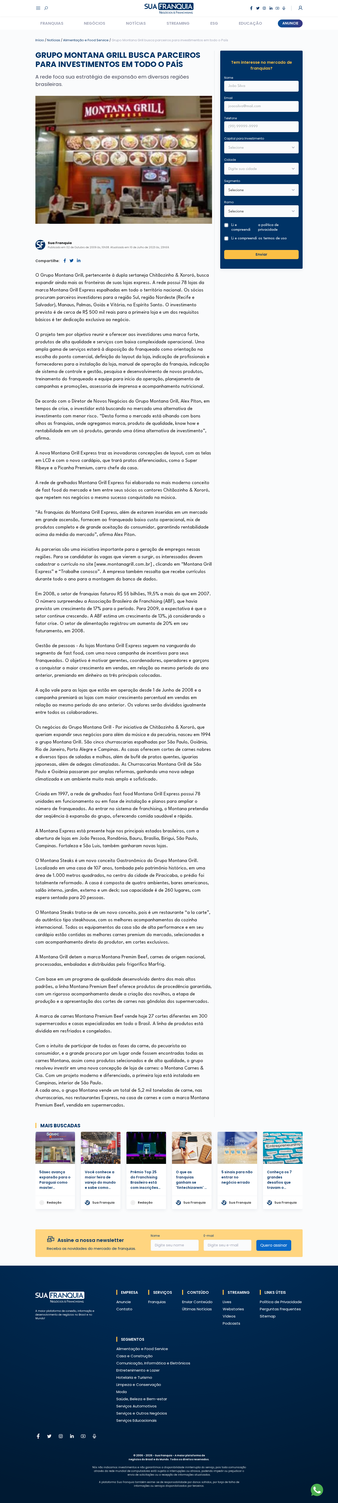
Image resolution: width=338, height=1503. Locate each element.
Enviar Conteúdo (197, 1301)
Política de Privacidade (281, 1301)
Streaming (178, 23)
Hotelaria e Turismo (134, 1377)
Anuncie (290, 23)
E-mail (209, 1236)
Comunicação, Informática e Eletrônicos (153, 1363)
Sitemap (268, 1316)
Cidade (230, 160)
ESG (214, 23)
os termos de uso (272, 238)
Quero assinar (273, 1245)
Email (228, 98)
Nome (228, 78)
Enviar (261, 254)
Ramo (229, 202)
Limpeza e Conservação (138, 1384)
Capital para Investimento (244, 138)
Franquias (51, 23)
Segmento (232, 181)
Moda (121, 1391)
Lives (227, 1301)
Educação (250, 23)
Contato (124, 1309)
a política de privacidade (268, 227)
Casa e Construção (134, 1356)
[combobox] (258, 169)
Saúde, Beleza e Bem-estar (141, 1398)
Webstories (233, 1309)
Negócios (94, 23)
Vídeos (229, 1316)
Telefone (230, 118)
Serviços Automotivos (136, 1406)
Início (39, 40)
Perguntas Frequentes (280, 1309)
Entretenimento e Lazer (138, 1370)
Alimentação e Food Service (86, 40)
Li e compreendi (255, 227)
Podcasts (231, 1323)
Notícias (136, 23)
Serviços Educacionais (136, 1420)
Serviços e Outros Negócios (141, 1413)
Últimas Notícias (197, 1309)
